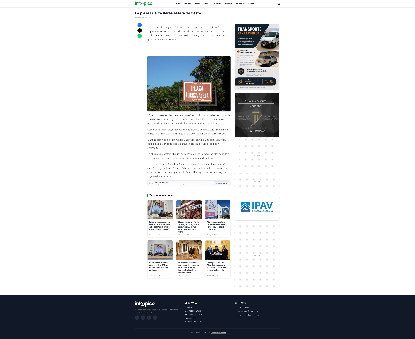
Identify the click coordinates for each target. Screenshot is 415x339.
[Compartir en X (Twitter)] (139, 30)
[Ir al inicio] (143, 4)
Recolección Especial (193, 314)
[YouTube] (155, 317)
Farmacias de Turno (193, 322)
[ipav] (257, 207)
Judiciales (228, 4)
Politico (206, 4)
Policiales (187, 4)
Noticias (188, 307)
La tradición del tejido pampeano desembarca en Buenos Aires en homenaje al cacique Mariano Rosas (188, 268)
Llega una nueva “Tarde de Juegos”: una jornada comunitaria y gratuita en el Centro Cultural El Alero (188, 227)
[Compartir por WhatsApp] (139, 36)
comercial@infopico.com (248, 315)
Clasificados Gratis (193, 311)
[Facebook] (137, 317)
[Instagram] (143, 317)
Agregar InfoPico (222, 183)
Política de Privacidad (218, 333)
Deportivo (217, 4)
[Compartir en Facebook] (139, 25)
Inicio (178, 4)
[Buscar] (279, 4)
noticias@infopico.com (248, 311)
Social (197, 4)
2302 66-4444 (244, 307)
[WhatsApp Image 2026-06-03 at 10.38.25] (257, 57)
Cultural (251, 4)
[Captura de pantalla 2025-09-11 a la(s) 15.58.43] (257, 115)
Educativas (240, 4)
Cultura (138, 9)
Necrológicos (190, 318)
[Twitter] (149, 317)
